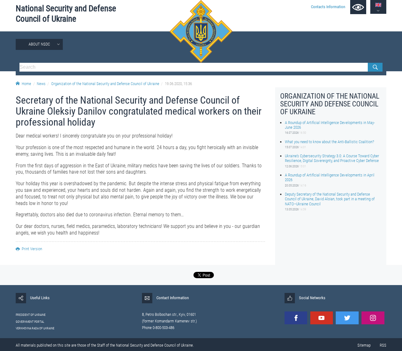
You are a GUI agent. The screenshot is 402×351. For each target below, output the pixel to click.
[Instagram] (372, 317)
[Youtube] (321, 317)
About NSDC (39, 44)
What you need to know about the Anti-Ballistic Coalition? (329, 141)
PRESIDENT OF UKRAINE (31, 315)
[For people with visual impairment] (358, 7)
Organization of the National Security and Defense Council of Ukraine (105, 83)
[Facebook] (296, 317)
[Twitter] (347, 317)
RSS (383, 345)
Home (26, 83)
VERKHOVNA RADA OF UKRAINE (35, 328)
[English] (378, 5)
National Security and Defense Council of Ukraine (66, 13)
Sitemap (364, 345)
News (41, 83)
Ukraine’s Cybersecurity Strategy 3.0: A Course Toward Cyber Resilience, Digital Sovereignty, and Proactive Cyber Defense (332, 158)
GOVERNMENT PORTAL (30, 322)
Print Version (32, 248)
